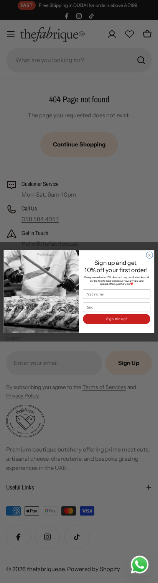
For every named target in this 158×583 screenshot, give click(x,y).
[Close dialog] (149, 255)
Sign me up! (116, 319)
